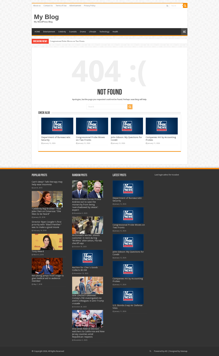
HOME (37, 32)
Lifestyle (92, 32)
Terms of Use (61, 6)
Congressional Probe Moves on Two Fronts (67, 41)
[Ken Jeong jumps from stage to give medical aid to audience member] (47, 266)
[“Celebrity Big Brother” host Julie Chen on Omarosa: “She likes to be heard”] (47, 199)
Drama (83, 32)
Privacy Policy (89, 6)
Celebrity (62, 32)
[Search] (185, 5)
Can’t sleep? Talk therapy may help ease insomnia (47, 183)
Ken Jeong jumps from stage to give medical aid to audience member (48, 278)
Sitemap (183, 351)
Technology (104, 32)
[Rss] (167, 6)
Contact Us (48, 6)
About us (37, 6)
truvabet (175, 175)
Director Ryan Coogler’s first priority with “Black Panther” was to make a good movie (47, 225)
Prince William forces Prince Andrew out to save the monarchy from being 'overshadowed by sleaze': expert (86, 204)
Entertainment (49, 32)
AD (166, 351)
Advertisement (75, 6)
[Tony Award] (47, 242)
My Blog (46, 16)
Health (115, 32)
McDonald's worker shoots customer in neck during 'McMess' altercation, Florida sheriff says (87, 239)
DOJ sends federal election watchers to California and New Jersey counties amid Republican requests (88, 332)
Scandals (73, 32)
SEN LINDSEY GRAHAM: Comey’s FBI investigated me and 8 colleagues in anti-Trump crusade (88, 299)
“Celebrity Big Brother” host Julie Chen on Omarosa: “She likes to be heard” (46, 211)
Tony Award (38, 251)
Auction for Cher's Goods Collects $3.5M (85, 268)
